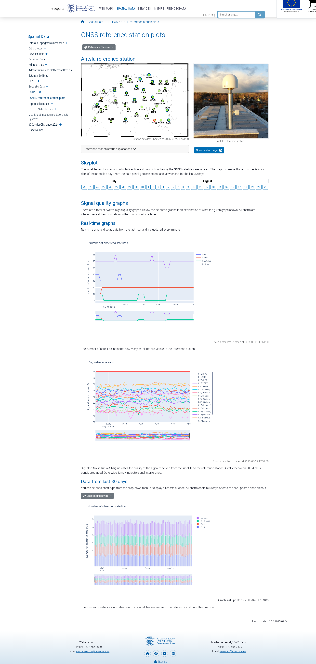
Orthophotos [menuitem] (35, 48)
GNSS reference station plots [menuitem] (47, 98)
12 (207, 187)
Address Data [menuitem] (36, 64)
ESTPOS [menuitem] (33, 92)
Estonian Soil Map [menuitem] (38, 75)
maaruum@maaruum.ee (233, 651)
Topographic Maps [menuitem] (39, 103)
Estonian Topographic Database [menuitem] (46, 43)
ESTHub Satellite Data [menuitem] (40, 109)
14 (220, 187)
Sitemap (162, 661)
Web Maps (106, 8)
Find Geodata (176, 8)
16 (232, 187)
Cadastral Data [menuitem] (36, 59)
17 (239, 187)
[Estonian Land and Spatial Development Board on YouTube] (164, 653)
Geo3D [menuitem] (32, 81)
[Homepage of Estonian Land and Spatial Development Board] (147, 653)
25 (103, 187)
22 (84, 187)
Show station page (207, 150)
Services (144, 8)
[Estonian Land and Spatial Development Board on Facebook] (156, 653)
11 (200, 187)
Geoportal (58, 8)
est (205, 14)
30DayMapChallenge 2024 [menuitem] (43, 124)
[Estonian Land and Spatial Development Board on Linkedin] (173, 653)
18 (245, 187)
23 (91, 187)
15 (226, 187)
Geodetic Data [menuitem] (36, 86)
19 (252, 187)
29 (129, 187)
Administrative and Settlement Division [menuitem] (50, 70)
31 (142, 187)
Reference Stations (99, 47)
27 (116, 187)
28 (123, 187)
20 (258, 187)
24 (97, 187)
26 (110, 187)
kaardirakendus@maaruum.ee (92, 651)
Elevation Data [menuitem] (36, 54)
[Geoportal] (80, 8)
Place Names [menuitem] (35, 130)
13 (213, 187)
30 (136, 187)
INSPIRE (159, 8)
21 (265, 187)
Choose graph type (97, 495)
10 (194, 187)
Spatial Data (126, 8)
